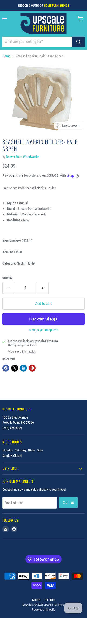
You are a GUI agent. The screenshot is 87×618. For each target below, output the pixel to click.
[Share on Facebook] (5, 368)
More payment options (43, 330)
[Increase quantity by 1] (43, 288)
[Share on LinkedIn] (23, 368)
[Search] (78, 42)
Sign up (68, 502)
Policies (50, 599)
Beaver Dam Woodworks (22, 157)
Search (36, 599)
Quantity (7, 277)
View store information (22, 351)
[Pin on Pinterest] (32, 368)
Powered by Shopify (43, 609)
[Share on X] (14, 368)
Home (6, 56)
